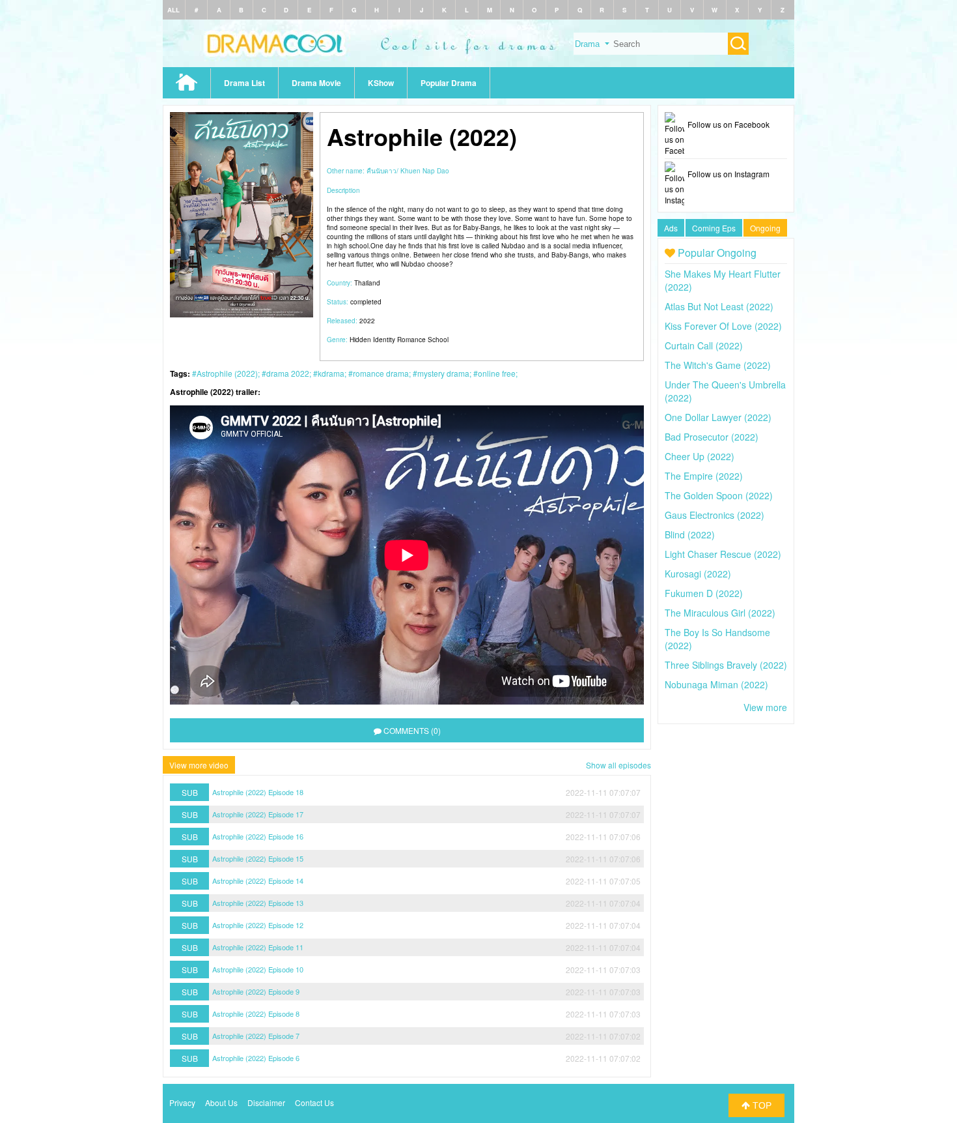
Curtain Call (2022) (704, 345)
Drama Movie (316, 83)
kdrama (331, 373)
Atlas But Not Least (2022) (719, 306)
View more (765, 707)
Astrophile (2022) (227, 373)
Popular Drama (449, 83)
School (438, 339)
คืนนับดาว (381, 170)
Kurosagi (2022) (698, 573)
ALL (173, 9)
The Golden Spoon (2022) (719, 495)
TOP (760, 1105)
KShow (381, 83)
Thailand (367, 282)
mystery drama (443, 373)
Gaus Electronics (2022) (714, 514)
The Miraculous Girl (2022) (720, 612)
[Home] (478, 63)
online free (497, 373)
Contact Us (314, 1102)
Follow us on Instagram (728, 173)
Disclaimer (266, 1102)
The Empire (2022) (704, 475)
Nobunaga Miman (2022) (716, 684)
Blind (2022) (690, 534)
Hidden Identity (372, 339)
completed (365, 301)
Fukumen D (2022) (704, 593)
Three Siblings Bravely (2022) (726, 664)
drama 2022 (287, 373)
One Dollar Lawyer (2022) (718, 417)
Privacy (182, 1102)
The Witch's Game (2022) (718, 365)
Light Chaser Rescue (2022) (723, 554)
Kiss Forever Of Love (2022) (723, 325)
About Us (221, 1102)
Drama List (244, 83)
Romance (411, 339)
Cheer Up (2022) (699, 456)
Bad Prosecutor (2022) (711, 436)
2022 (367, 320)
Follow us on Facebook (728, 124)
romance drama (381, 373)
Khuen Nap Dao (424, 170)
